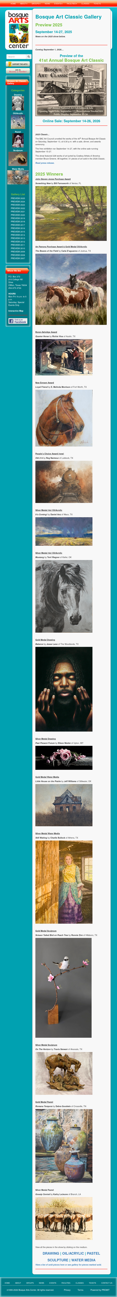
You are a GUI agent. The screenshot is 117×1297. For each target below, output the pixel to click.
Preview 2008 (18, 255)
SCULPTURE (58, 1259)
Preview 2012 (18, 241)
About (18, 1283)
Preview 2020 (18, 214)
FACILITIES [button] (71, 3)
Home (7, 1283)
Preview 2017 (18, 224)
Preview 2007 (18, 258)
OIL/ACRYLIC (73, 1253)
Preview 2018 (18, 221)
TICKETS (97, 3)
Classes (80, 1283)
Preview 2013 (18, 238)
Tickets (92, 1283)
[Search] (29, 56)
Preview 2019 (18, 218)
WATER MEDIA (83, 1259)
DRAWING (51, 1253)
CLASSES (85, 3)
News (41, 1283)
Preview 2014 (18, 234)
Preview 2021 (18, 211)
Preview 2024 (18, 201)
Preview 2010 (18, 248)
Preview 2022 (18, 208)
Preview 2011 (18, 244)
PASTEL (93, 1253)
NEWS (47, 3)
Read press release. (45, 162)
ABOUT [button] (23, 3)
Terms (80, 1289)
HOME (13, 3)
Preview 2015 (18, 231)
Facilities (65, 1283)
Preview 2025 (18, 198)
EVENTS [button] (57, 3)
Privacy (67, 1289)
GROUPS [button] (35, 3)
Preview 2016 (18, 228)
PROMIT (106, 1289)
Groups (30, 1283)
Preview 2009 (18, 251)
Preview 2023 (18, 204)
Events (52, 1283)
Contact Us (106, 1283)
